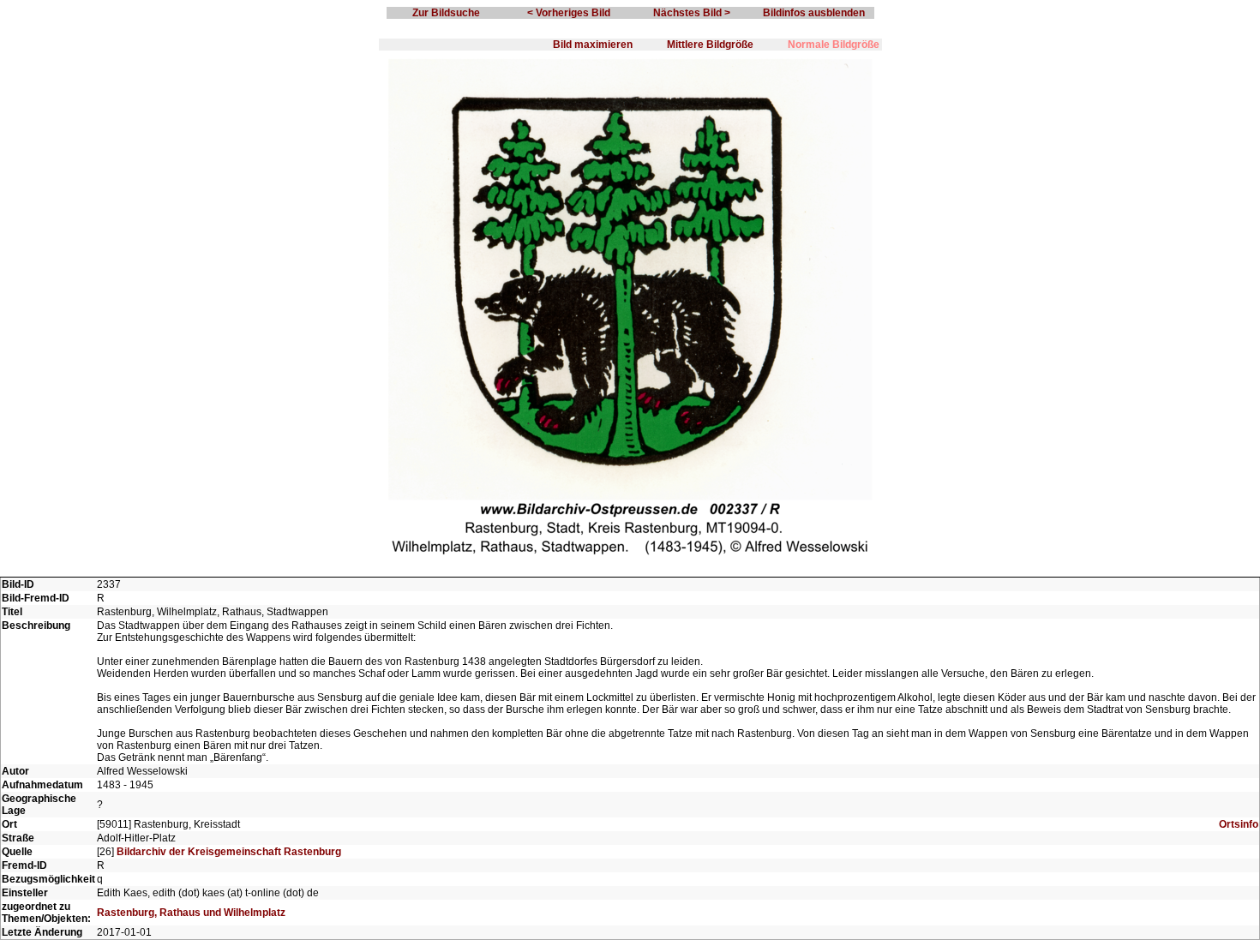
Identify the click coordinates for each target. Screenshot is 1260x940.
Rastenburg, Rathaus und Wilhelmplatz (191, 913)
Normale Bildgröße (833, 45)
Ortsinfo (1238, 824)
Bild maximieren (593, 45)
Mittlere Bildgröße (710, 45)
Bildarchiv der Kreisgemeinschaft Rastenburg (229, 852)
